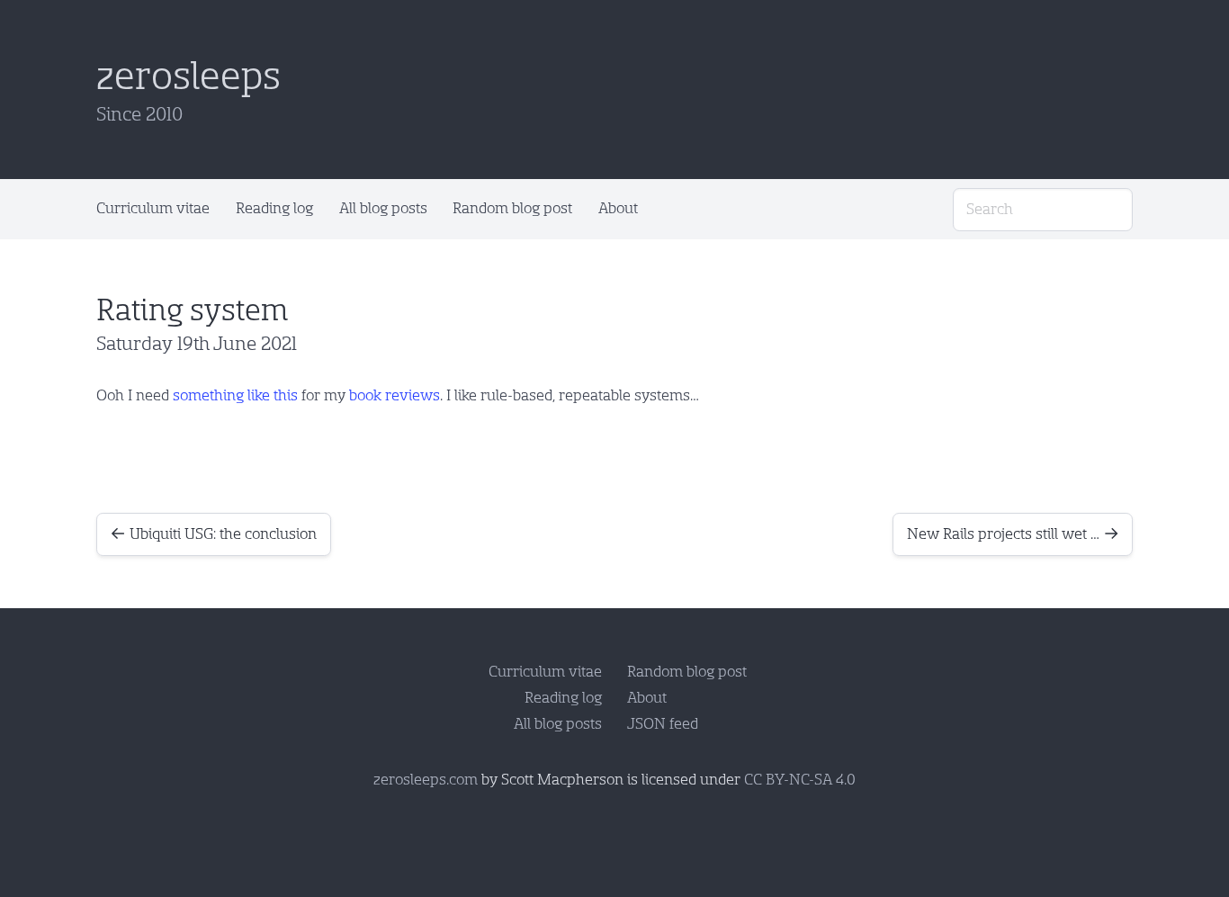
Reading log (274, 208)
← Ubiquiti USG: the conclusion (213, 534)
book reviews (394, 395)
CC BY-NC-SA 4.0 (800, 779)
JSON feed (662, 723)
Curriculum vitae (153, 208)
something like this (235, 395)
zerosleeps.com (425, 779)
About (618, 208)
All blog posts (383, 208)
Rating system (192, 310)
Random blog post (512, 208)
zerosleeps (188, 76)
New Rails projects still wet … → (1013, 534)
